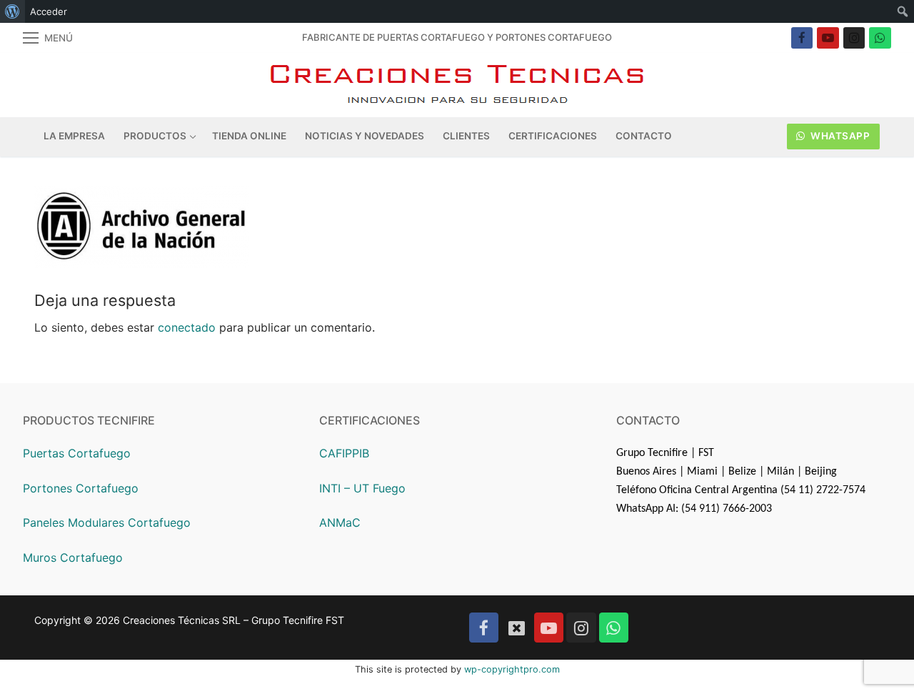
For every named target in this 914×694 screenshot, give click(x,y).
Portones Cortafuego (81, 488)
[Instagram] (854, 38)
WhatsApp (839, 136)
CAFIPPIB (344, 453)
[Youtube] (828, 38)
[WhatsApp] (880, 38)
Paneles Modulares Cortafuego (107, 522)
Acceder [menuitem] (48, 11)
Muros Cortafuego (73, 557)
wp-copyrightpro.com (512, 669)
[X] (516, 627)
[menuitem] (12, 11)
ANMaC (340, 522)
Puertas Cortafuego (77, 453)
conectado (187, 327)
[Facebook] (802, 38)
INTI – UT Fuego (362, 488)
